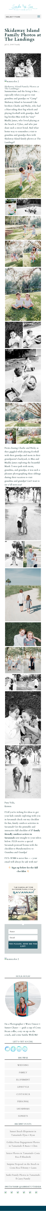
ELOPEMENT (23, 1079)
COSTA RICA (23, 1094)
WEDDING (23, 1065)
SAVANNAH (23, 1108)
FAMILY (23, 1072)
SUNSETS (23, 1116)
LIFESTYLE (23, 1086)
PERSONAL (23, 1101)
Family (17, 44)
